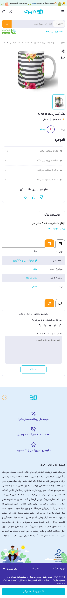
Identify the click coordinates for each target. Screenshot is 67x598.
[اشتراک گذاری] (63, 51)
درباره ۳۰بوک (59, 569)
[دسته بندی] (63, 12)
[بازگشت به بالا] (4, 397)
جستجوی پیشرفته (54, 32)
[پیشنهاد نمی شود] (42, 197)
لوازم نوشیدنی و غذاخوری (44, 42)
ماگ (27, 42)
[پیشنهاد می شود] (34, 197)
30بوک (62, 42)
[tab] (60, 243)
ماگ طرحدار (15, 42)
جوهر (43, 129)
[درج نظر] (63, 57)
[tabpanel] (33, 269)
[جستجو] (7, 24)
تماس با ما (35, 569)
